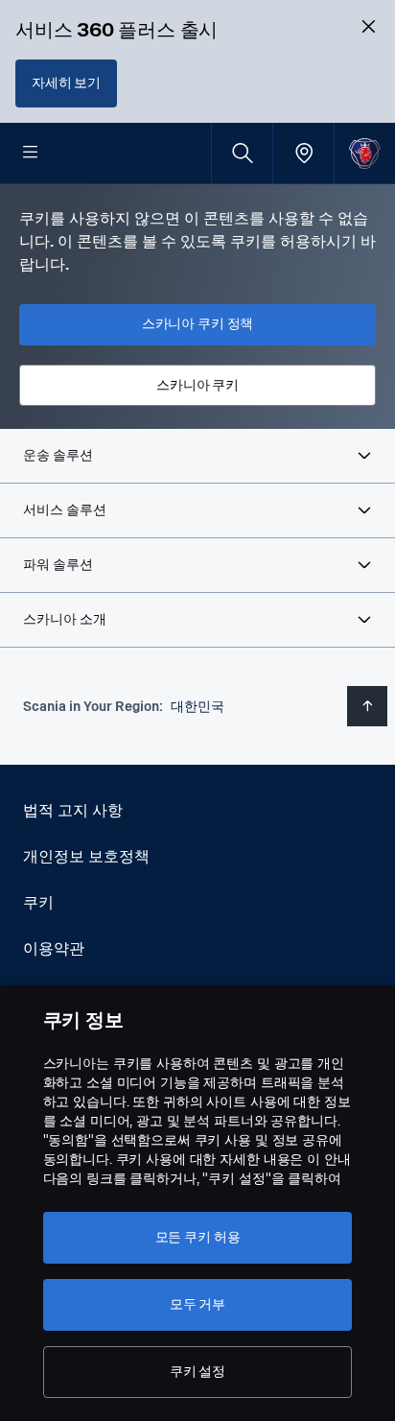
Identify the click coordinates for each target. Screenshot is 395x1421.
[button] (197, 456)
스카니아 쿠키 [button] (197, 385)
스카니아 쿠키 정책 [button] (198, 324)
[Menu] (30, 153)
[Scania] (365, 153)
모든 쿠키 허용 (198, 1237)
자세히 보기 (66, 83)
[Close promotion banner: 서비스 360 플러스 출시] (368, 26)
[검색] (242, 153)
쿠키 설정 (197, 1371)
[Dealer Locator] (303, 153)
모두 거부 (197, 1304)
